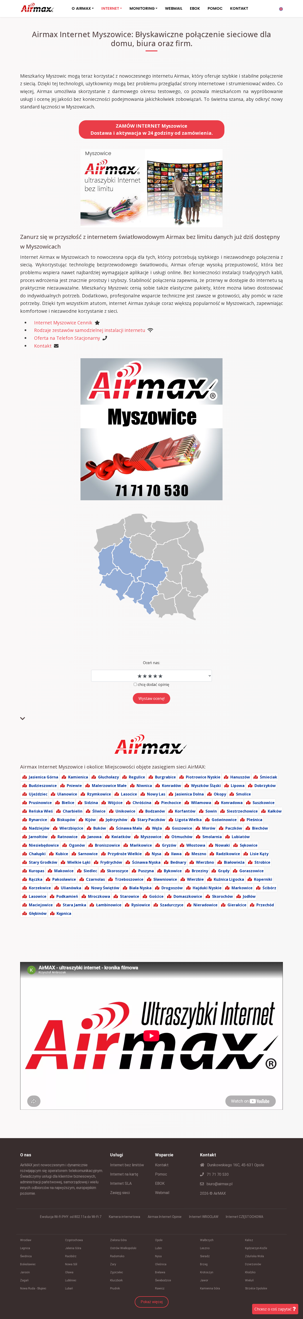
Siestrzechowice (242, 811)
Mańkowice (141, 845)
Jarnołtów (38, 836)
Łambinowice (108, 905)
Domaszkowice (188, 896)
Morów (208, 828)
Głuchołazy (108, 777)
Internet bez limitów (127, 1165)
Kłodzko (250, 1272)
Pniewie (74, 785)
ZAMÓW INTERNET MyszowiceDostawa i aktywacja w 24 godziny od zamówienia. (151, 129)
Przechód (265, 905)
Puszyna (146, 870)
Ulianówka (71, 887)
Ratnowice (68, 836)
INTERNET (110, 8)
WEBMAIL (173, 8)
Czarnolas (95, 879)
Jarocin (25, 1272)
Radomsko (117, 1256)
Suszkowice (264, 802)
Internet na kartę (124, 1174)
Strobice (262, 862)
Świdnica (26, 1256)
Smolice (243, 794)
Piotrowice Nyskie (203, 777)
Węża (157, 828)
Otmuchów (181, 836)
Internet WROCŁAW (203, 1217)
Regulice (137, 777)
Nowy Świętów (105, 887)
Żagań (24, 1280)
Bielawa (160, 1272)
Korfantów (185, 811)
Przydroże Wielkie (125, 853)
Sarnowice (88, 853)
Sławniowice (165, 879)
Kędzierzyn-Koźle (256, 1248)
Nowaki (222, 845)
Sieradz (205, 1256)
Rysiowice (140, 905)
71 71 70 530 (217, 1174)
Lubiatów (241, 836)
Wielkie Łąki (78, 862)
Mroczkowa (99, 896)
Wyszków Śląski (206, 785)
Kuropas (36, 870)
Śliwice (99, 811)
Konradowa (232, 802)
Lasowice (37, 896)
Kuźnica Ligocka (229, 879)
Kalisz (249, 1240)
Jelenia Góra (73, 1248)
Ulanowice (67, 794)
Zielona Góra (118, 1240)
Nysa (156, 853)
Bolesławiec (28, 1264)
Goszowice (182, 828)
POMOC (215, 8)
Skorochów (222, 896)
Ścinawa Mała (129, 828)
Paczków (233, 828)
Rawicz (160, 1288)
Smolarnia (212, 836)
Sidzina (91, 802)
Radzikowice (228, 853)
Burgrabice (165, 777)
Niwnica (144, 785)
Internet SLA (121, 1183)
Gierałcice (236, 905)
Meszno (199, 853)
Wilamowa (201, 802)
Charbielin (72, 811)
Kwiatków (121, 836)
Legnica (25, 1248)
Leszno (204, 1248)
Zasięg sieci (120, 1192)
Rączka (35, 879)
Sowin (211, 811)
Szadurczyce (171, 905)
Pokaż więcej (152, 1302)
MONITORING (142, 8)
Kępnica (64, 913)
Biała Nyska (140, 887)
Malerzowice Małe (109, 785)
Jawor (204, 1280)
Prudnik (115, 1288)
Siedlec (90, 870)
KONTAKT (239, 8)
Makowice (64, 870)
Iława (176, 853)
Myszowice (151, 836)
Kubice (62, 853)
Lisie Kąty (259, 853)
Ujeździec (38, 794)
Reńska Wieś (41, 811)
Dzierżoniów (253, 1264)
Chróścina (142, 802)
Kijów (90, 819)
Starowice (129, 896)
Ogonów (77, 845)
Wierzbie (195, 879)
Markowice (242, 887)
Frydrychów (111, 862)
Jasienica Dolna (189, 794)
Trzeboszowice (129, 879)
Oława (69, 1272)
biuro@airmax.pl (219, 1184)
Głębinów (38, 913)
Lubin (158, 1248)
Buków (99, 828)
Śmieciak (268, 777)
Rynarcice (38, 819)
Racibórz (70, 1256)
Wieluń (249, 1280)
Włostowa (195, 845)
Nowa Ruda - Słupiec (33, 1288)
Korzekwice (40, 887)
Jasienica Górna (43, 777)
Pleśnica (254, 819)
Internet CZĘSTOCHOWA (244, 1217)
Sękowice (249, 845)
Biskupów (66, 819)
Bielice (68, 802)
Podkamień (67, 896)
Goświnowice (224, 819)
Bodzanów (155, 811)
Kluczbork (116, 1280)
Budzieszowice (43, 785)
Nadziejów (39, 828)
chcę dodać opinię (153, 684)
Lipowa (238, 785)
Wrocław (25, 1240)
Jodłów (249, 896)
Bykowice (173, 870)
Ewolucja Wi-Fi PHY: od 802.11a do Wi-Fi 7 (70, 1217)
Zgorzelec (116, 1272)
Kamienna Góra (210, 1288)
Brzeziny (200, 870)
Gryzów (169, 845)
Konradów (171, 785)
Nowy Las (156, 794)
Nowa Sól (71, 1264)
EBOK (195, 8)
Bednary (178, 862)
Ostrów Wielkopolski (123, 1248)
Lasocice (129, 794)
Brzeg (204, 1264)
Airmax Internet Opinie (165, 1217)
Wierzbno (205, 862)
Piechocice (171, 802)
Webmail (162, 1192)
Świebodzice (163, 1280)
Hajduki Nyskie (207, 887)
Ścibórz (269, 887)
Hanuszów (240, 777)
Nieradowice (205, 905)
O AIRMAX (81, 8)
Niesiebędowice (44, 845)
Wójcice (115, 802)
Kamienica (78, 777)
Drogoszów (172, 887)
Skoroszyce (117, 870)
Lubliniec (70, 1280)
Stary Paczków (151, 819)
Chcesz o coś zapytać (273, 1309)
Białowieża (234, 862)
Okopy (220, 794)
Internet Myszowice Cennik (63, 322)
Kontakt (43, 346)
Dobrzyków (265, 785)
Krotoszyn (206, 1272)
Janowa (95, 836)
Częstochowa (74, 1240)
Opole (158, 1240)
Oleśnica (160, 1264)
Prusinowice (40, 802)
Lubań (69, 1288)
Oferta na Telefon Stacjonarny (67, 338)
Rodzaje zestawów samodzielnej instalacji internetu (89, 330)
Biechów (260, 828)
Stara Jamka (74, 905)
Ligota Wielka (188, 819)
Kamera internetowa (124, 1217)
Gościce (156, 896)
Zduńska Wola (254, 1256)
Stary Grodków (43, 862)
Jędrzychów (116, 819)
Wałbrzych (207, 1240)
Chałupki (37, 853)
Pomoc (161, 1174)
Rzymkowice (99, 794)
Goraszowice (251, 870)
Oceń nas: (151, 662)
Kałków (275, 811)
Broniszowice (107, 845)
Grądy (223, 870)
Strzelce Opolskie (256, 1288)
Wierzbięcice (71, 828)
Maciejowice (41, 905)
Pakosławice (64, 879)
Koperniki (263, 879)
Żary (113, 1264)
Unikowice (125, 811)
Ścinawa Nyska (146, 862)
